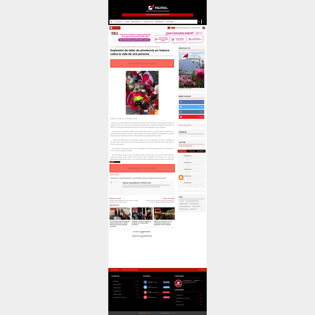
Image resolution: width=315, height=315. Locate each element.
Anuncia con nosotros (130, 270)
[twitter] (202, 269)
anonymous (187, 176)
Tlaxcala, (122, 57)
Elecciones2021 (185, 206)
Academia (179, 295)
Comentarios (182, 151)
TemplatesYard (155, 313)
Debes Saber (184, 203)
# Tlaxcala (117, 162)
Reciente (200, 151)
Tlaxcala (118, 21)
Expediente (159, 21)
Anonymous (187, 155)
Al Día (161, 27)
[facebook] (200, 269)
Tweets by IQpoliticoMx (185, 146)
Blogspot (173, 313)
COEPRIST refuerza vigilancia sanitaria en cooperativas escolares (141, 223)
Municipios (117, 287)
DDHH (127, 21)
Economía (157, 209)
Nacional (170, 21)
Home (112, 46)
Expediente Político (120, 297)
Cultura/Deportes (192, 201)
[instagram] (204, 269)
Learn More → (187, 283)
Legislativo (148, 21)
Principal (197, 27)
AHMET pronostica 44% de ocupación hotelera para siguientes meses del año (163, 223)
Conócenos (115, 270)
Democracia (136, 21)
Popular (191, 151)
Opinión (179, 301)
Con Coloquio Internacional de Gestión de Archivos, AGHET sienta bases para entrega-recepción (120, 224)
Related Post (114, 205)
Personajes (184, 209)
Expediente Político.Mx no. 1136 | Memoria (176, 28)
